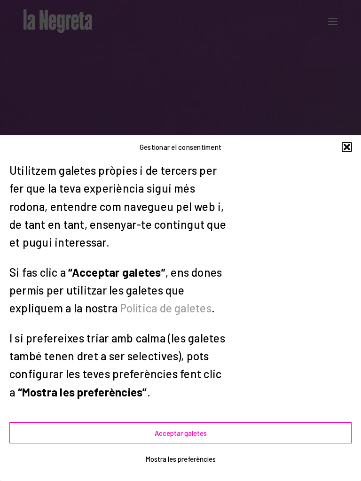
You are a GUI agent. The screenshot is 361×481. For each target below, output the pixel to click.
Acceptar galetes (181, 433)
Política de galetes (166, 308)
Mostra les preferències (180, 459)
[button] (347, 147)
